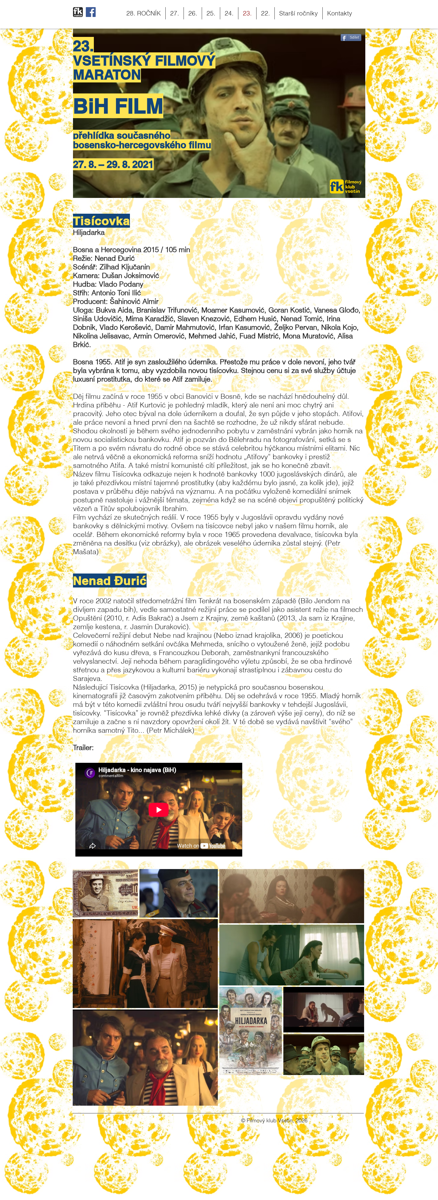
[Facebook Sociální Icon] (91, 12)
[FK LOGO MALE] (78, 12)
